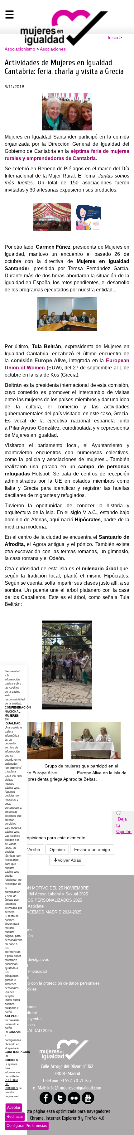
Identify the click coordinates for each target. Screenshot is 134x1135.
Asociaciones (53, 48)
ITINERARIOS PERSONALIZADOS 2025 (44, 900)
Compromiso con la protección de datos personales (53, 983)
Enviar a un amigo (92, 849)
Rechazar (15, 1116)
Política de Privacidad (27, 971)
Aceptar (13, 1107)
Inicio (113, 37)
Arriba (34, 849)
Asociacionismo (20, 48)
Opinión (57, 849)
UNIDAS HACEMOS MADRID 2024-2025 (44, 912)
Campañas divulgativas (28, 959)
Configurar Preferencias (27, 1125)
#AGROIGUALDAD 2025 (29, 1030)
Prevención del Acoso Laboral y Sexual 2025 (47, 894)
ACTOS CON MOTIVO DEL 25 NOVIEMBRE (48, 888)
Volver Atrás (69, 860)
